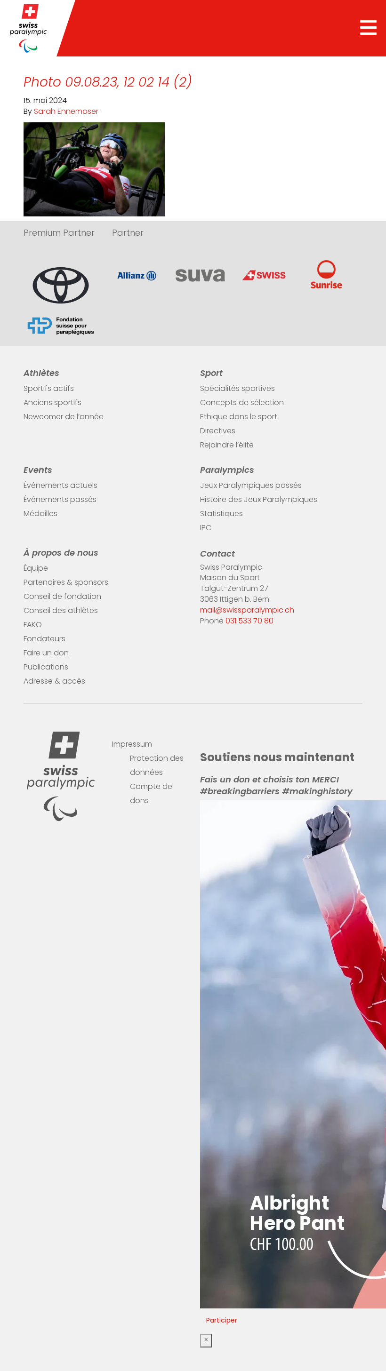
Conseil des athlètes (61, 611)
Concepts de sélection (242, 403)
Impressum (132, 745)
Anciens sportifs (52, 403)
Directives (217, 431)
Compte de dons (151, 794)
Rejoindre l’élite (227, 445)
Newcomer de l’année (64, 417)
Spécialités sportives (237, 389)
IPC (205, 528)
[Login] (358, 742)
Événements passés (60, 500)
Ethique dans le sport (238, 417)
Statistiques (221, 514)
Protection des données (157, 766)
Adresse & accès (54, 682)
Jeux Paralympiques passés (251, 486)
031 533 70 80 (249, 621)
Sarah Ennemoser (66, 112)
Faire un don (46, 653)
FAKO (33, 625)
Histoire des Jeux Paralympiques (258, 500)
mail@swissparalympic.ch (247, 610)
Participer (221, 1320)
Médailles (40, 514)
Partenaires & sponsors (66, 583)
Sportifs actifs (49, 389)
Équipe (36, 569)
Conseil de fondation (62, 597)
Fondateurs (44, 639)
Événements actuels (60, 486)
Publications (46, 667)
